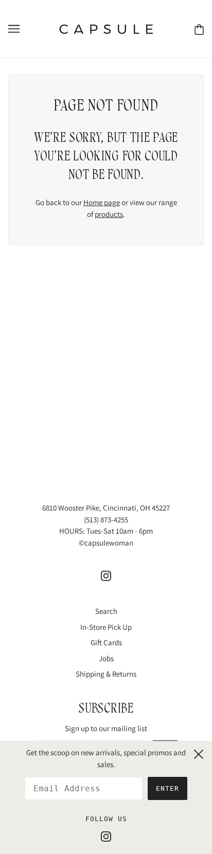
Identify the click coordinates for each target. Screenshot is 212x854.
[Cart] (199, 29)
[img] (106, 576)
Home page (101, 202)
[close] (198, 752)
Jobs (106, 658)
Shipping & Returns (106, 674)
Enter (167, 788)
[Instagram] (106, 836)
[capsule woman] (106, 28)
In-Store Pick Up (106, 627)
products (109, 214)
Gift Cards (106, 642)
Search (106, 611)
